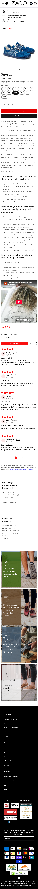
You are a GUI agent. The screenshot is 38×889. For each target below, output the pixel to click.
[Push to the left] (15, 70)
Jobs (5, 756)
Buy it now (19, 116)
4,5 (4, 89)
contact (6, 748)
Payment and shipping (11, 719)
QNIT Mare (12, 28)
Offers (6, 785)
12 (27, 93)
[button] (7, 3)
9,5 (9, 93)
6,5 (20, 89)
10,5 (15, 93)
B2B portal (7, 761)
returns (6, 736)
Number (4, 101)
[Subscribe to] (32, 838)
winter (6, 794)
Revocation (7, 714)
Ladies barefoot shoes (11, 776)
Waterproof (7, 789)
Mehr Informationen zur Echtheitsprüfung (21, 469)
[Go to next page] (25, 457)
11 (22, 93)
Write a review (14, 343)
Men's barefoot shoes (11, 781)
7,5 (26, 89)
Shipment (8, 82)
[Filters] (30, 343)
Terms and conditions (11, 727)
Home (5, 28)
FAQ (5, 752)
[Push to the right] (23, 70)
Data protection (9, 732)
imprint (6, 723)
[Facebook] (19, 878)
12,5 (4, 97)
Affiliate (6, 765)
